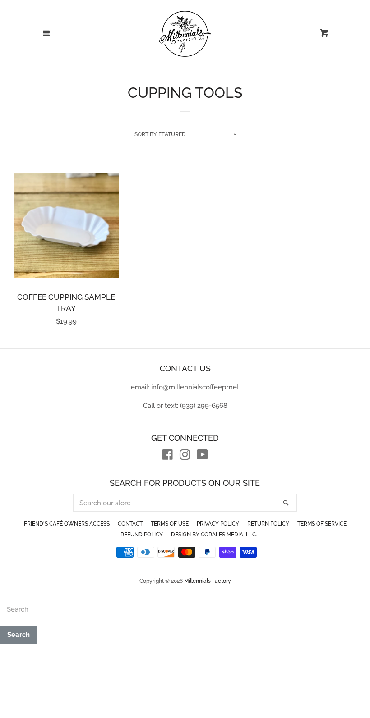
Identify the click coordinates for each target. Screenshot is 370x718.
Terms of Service (322, 524)
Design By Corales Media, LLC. (214, 534)
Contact (130, 524)
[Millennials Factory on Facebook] (167, 457)
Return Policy (268, 524)
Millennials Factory (207, 581)
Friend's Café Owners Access (67, 524)
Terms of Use (170, 524)
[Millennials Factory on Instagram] (185, 457)
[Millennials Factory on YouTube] (202, 457)
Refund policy (141, 534)
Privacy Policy (218, 524)
